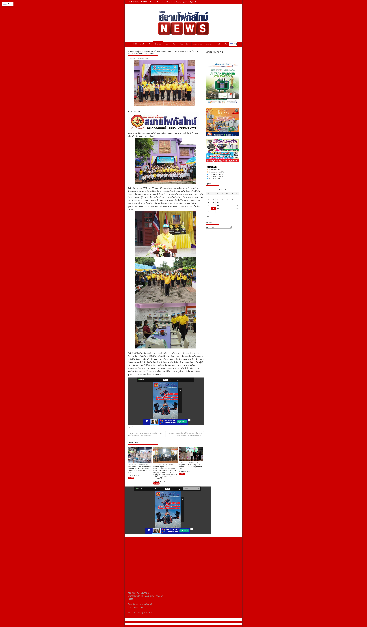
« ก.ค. (207, 217)
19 (222, 205)
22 (237, 205)
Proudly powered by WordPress (170, 624)
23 (208, 208)
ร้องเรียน (180, 44)
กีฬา (150, 44)
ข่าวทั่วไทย (158, 44)
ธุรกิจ (173, 44)
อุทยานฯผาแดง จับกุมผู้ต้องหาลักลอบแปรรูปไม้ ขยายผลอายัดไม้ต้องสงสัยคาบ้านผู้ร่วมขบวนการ (145, 434)
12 (222, 202)
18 (218, 205)
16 (208, 205)
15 (237, 202)
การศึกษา (143, 44)
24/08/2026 (132, 464)
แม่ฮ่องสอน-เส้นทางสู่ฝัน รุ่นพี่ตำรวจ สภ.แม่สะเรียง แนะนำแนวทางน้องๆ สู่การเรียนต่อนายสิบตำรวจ (186, 434)
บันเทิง (188, 44)
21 (232, 205)
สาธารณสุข (209, 44)
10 (213, 202)
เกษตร (166, 44)
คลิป (225, 44)
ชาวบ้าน (218, 44)
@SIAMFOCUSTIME (143, 58)
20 (227, 205)
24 (213, 208)
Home (135, 44)
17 (213, 205)
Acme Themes (202, 624)
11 (218, 202)
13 (227, 202)
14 (232, 202)
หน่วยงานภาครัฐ (198, 44)
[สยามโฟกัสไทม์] (129, 43)
